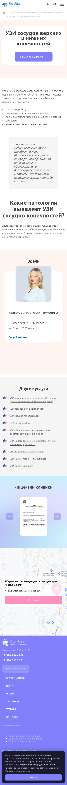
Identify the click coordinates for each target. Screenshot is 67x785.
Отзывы (10, 709)
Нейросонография (20, 423)
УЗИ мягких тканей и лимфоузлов (28, 458)
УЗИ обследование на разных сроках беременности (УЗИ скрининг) (30, 432)
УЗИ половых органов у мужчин (27, 451)
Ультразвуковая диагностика (49, 12)
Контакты (33, 600)
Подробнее (15, 337)
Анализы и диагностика (26, 12)
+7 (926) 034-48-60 (13, 655)
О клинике (12, 701)
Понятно (33, 777)
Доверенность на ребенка (23, 741)
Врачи (9, 686)
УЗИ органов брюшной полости (27, 408)
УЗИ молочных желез (21, 466)
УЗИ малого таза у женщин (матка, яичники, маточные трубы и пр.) (34, 443)
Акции (9, 693)
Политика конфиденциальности (26, 736)
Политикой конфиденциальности (38, 764)
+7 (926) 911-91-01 (13, 660)
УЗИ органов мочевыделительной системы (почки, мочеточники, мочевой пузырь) (33, 400)
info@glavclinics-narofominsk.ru (19, 750)
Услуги (11, 12)
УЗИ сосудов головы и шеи (24, 416)
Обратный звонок (16, 668)
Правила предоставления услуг (26, 738)
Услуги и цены (15, 678)
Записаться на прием (31, 56)
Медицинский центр (3, 12)
